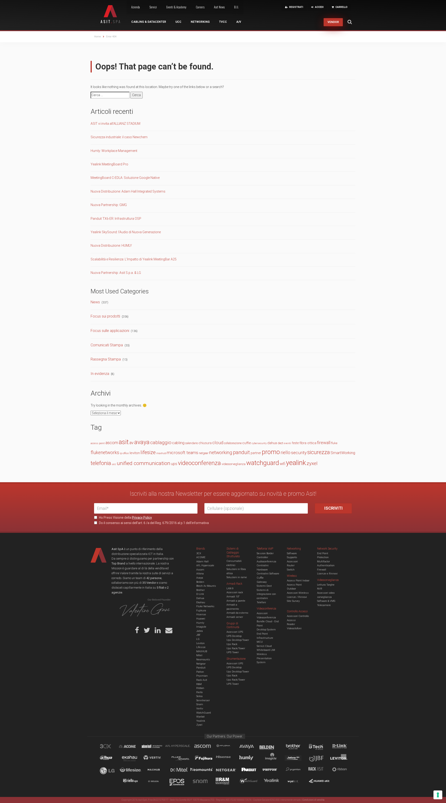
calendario (191, 443)
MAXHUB (201, 651)
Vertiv (199, 708)
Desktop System (266, 629)
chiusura (205, 443)
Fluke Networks (205, 606)
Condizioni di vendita (313, 800)
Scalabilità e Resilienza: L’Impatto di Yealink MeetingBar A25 (134, 259)
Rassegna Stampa (106, 359)
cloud (217, 442)
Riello (199, 692)
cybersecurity (259, 443)
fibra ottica (307, 443)
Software (292, 553)
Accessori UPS (234, 631)
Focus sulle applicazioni (110, 330)
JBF (198, 634)
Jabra (199, 631)
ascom (111, 442)
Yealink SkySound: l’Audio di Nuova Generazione (126, 232)
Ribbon (200, 688)
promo (271, 452)
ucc (114, 464)
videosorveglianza (234, 464)
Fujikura (201, 610)
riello (285, 452)
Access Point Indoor (298, 580)
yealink (296, 463)
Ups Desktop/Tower (237, 640)
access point (98, 443)
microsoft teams (182, 452)
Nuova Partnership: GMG (109, 205)
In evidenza (100, 373)
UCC (178, 21)
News (95, 302)
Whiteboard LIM (266, 650)
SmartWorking (343, 452)
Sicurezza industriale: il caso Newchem (119, 137)
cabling (178, 442)
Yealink (200, 720)
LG (198, 639)
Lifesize (201, 647)
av (131, 442)
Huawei (200, 618)
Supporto (292, 557)
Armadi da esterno (237, 612)
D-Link (200, 594)
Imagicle (201, 626)
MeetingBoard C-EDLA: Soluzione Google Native (125, 178)
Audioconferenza (266, 561)
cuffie (246, 443)
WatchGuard (203, 712)
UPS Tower (232, 652)
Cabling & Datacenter (148, 21)
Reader (291, 624)
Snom (199, 704)
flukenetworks (105, 452)
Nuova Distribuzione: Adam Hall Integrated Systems (128, 191)
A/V (238, 21)
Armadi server (234, 617)
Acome (133, 747)
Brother (200, 590)
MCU (260, 641)
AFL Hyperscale (205, 565)
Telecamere (324, 605)
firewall (323, 442)
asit (124, 442)
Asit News (219, 7)
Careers (200, 7)
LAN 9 (229, 588)
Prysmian (202, 675)
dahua (272, 443)
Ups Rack (231, 644)
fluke (334, 443)
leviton (135, 453)
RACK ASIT (319, 770)
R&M (199, 684)
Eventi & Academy (176, 7)
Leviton (200, 643)
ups (174, 464)
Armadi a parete (235, 600)
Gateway (262, 581)
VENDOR (333, 22)
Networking (200, 21)
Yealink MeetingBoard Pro (109, 164)
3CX (198, 553)
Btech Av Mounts (206, 585)
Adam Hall (202, 561)
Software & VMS (326, 601)
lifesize (148, 452)
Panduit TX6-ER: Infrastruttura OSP (116, 218)
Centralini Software (268, 573)
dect (280, 443)
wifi (282, 464)
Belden (200, 581)
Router (291, 565)
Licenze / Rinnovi (297, 597)
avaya (142, 442)
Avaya (199, 577)
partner (256, 453)
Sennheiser (203, 700)
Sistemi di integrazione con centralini (266, 594)
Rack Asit (201, 680)
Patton (200, 671)
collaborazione (233, 443)
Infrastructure (265, 637)
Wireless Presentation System (264, 658)
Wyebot (200, 716)
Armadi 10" (232, 596)
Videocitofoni (294, 628)
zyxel (312, 463)
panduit (241, 452)
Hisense (201, 614)
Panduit (201, 667)
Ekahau (200, 602)
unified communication (143, 463)
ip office (124, 453)
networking (220, 452)
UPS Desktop (234, 636)
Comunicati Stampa (107, 345)
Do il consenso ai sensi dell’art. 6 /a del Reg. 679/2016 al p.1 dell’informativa (153, 523)
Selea (199, 696)
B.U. (236, 7)
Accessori (292, 561)
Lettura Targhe (325, 584)
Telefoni (261, 602)
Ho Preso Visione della (125, 517)
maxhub (161, 453)
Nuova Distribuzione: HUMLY (111, 245)
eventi (287, 443)
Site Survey (293, 601)
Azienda (135, 7)
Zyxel (199, 724)
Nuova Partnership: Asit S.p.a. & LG (116, 273)
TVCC (223, 21)
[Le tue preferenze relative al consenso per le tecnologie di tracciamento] (437, 794)
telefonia (101, 463)
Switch (291, 569)
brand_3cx (110, 747)
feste (295, 443)
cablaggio (160, 442)
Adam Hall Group (156, 747)
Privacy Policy (142, 517)
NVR (319, 588)
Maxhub (156, 770)
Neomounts (203, 659)
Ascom (200, 569)
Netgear (201, 663)
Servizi (153, 7)
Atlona (200, 573)
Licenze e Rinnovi (327, 573)
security (299, 452)
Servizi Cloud (264, 646)
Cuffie (260, 577)
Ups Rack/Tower (235, 648)
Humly (200, 622)
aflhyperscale (179, 747)
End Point (262, 633)
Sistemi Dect (264, 585)
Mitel (199, 655)
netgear (203, 453)
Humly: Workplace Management (114, 151)
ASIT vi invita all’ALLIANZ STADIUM (115, 123)
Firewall (321, 569)
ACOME (200, 557)
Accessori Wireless (298, 592)
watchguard (262, 463)
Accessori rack (234, 592)
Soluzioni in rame (236, 577)
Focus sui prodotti (105, 316)
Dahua (200, 598)
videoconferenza (199, 462)
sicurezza (318, 452)
